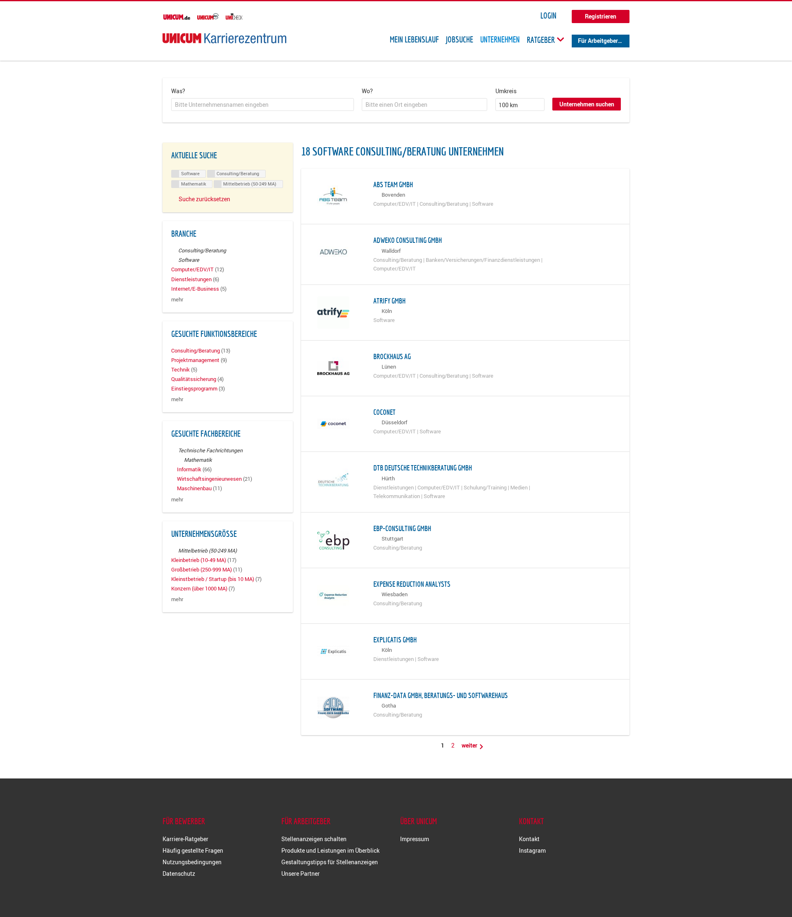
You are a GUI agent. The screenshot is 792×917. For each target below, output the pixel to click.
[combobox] (262, 104)
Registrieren (600, 16)
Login (548, 15)
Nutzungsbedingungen (192, 862)
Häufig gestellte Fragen (193, 850)
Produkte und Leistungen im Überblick (330, 850)
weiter (470, 745)
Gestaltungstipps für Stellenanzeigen (329, 862)
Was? (178, 91)
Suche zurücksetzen (204, 199)
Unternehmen (500, 39)
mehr (177, 299)
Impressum (414, 839)
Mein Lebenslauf (414, 39)
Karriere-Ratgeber (185, 839)
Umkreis (505, 91)
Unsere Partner (300, 873)
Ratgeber (541, 39)
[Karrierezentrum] (224, 38)
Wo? (367, 91)
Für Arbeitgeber (598, 41)
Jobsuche (459, 39)
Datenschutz (179, 873)
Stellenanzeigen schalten (313, 839)
